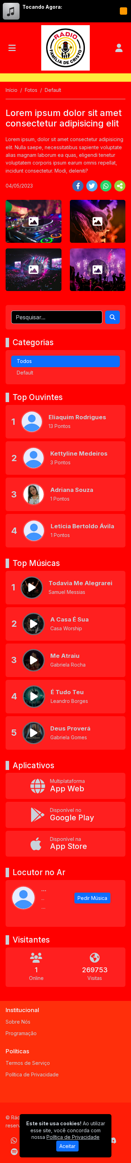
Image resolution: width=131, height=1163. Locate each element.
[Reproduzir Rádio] (123, 11)
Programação (21, 1033)
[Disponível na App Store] (65, 844)
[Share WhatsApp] (105, 185)
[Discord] (112, 1140)
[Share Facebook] (77, 185)
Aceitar (67, 1146)
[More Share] (119, 185)
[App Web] (65, 786)
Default (25, 373)
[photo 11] (33, 269)
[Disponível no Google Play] (65, 815)
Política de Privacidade (32, 1074)
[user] (119, 47)
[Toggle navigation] (12, 47)
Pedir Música (92, 898)
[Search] (112, 317)
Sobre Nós (18, 1022)
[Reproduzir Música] (32, 587)
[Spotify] (14, 1152)
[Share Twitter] (91, 185)
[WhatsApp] (14, 1140)
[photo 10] (98, 221)
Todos (24, 361)
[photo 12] (98, 269)
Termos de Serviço (28, 1063)
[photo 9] (33, 221)
